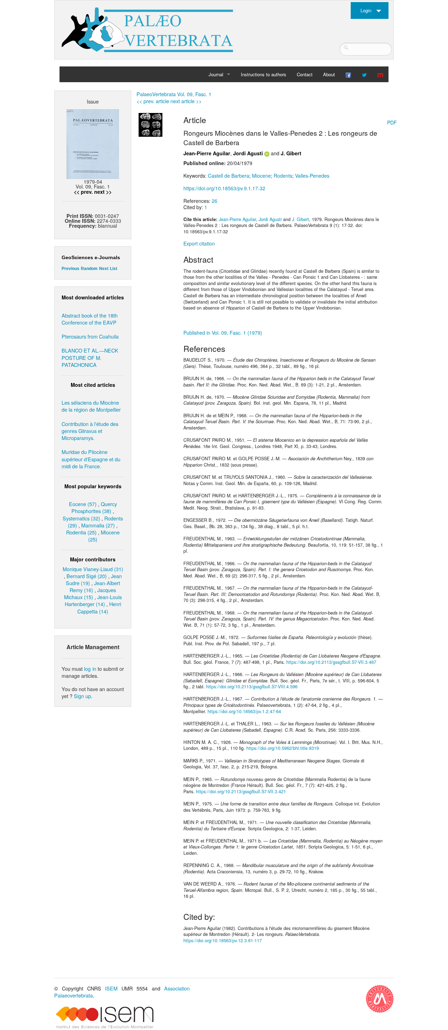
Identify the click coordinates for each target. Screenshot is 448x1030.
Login (365, 10)
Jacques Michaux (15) (90, 593)
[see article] (150, 124)
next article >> (186, 101)
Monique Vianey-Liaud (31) (93, 569)
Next (103, 268)
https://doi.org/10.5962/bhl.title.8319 (282, 748)
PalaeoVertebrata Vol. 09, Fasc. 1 (173, 94)
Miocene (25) (104, 535)
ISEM (111, 988)
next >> (103, 191)
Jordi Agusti (248, 153)
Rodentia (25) (81, 532)
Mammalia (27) (98, 525)
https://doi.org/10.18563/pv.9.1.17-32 (224, 188)
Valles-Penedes (312, 175)
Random (89, 268)
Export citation (199, 243)
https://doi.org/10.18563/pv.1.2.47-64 (244, 711)
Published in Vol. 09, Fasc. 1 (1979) (222, 332)
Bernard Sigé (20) (86, 576)
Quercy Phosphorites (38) (94, 507)
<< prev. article (152, 101)
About (329, 74)
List (113, 268)
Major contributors (92, 559)
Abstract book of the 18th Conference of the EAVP (90, 319)
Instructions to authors (263, 74)
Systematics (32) (81, 518)
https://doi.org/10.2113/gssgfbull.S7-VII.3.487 (331, 662)
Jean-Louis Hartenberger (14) (93, 600)
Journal (216, 74)
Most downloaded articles (93, 297)
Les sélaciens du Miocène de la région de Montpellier (91, 406)
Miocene (261, 175)
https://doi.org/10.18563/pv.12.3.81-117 (222, 940)
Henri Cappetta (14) (99, 607)
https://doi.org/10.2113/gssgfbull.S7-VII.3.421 (241, 791)
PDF (392, 122)
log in (90, 668)
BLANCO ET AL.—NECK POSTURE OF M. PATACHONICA (90, 357)
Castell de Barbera (228, 175)
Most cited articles (93, 384)
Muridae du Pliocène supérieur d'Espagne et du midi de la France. (91, 458)
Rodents (283, 175)
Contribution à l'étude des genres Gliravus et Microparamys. (90, 430)
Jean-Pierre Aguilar (206, 153)
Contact (305, 74)
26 (214, 200)
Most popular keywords (92, 486)
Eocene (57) (83, 503)
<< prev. (83, 191)
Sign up (82, 695)
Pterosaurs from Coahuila (90, 336)
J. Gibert (291, 153)
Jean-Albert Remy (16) (95, 586)
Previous (70, 268)
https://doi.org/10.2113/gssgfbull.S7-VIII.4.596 (252, 686)
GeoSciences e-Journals (91, 257)
